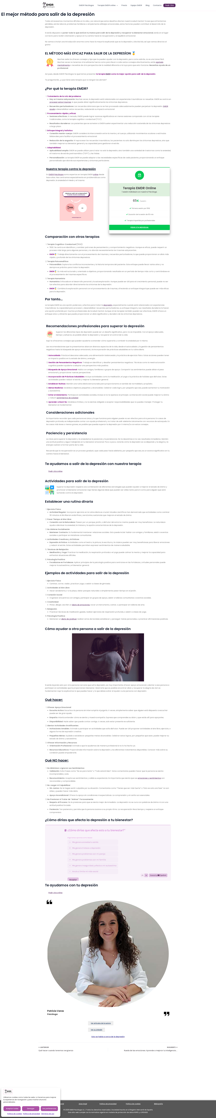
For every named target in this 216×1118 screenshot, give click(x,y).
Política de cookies (14, 1114)
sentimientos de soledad (67, 398)
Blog (147, 5)
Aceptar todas (12, 1108)
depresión (107, 305)
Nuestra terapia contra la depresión (71, 169)
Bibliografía (158, 1104)
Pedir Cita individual (139, 227)
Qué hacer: (54, 699)
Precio (124, 5)
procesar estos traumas (60, 102)
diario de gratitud (68, 619)
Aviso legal (83, 1104)
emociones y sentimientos (149, 778)
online (95, 174)
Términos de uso (47, 1114)
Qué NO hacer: (57, 760)
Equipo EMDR (136, 5)
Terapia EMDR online (106, 5)
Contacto (157, 5)
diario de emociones (81, 605)
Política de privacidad (31, 1114)
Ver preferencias (49, 1108)
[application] (117, 5)
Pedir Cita (169, 5)
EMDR (108, 74)
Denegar (30, 1108)
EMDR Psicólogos (86, 5)
